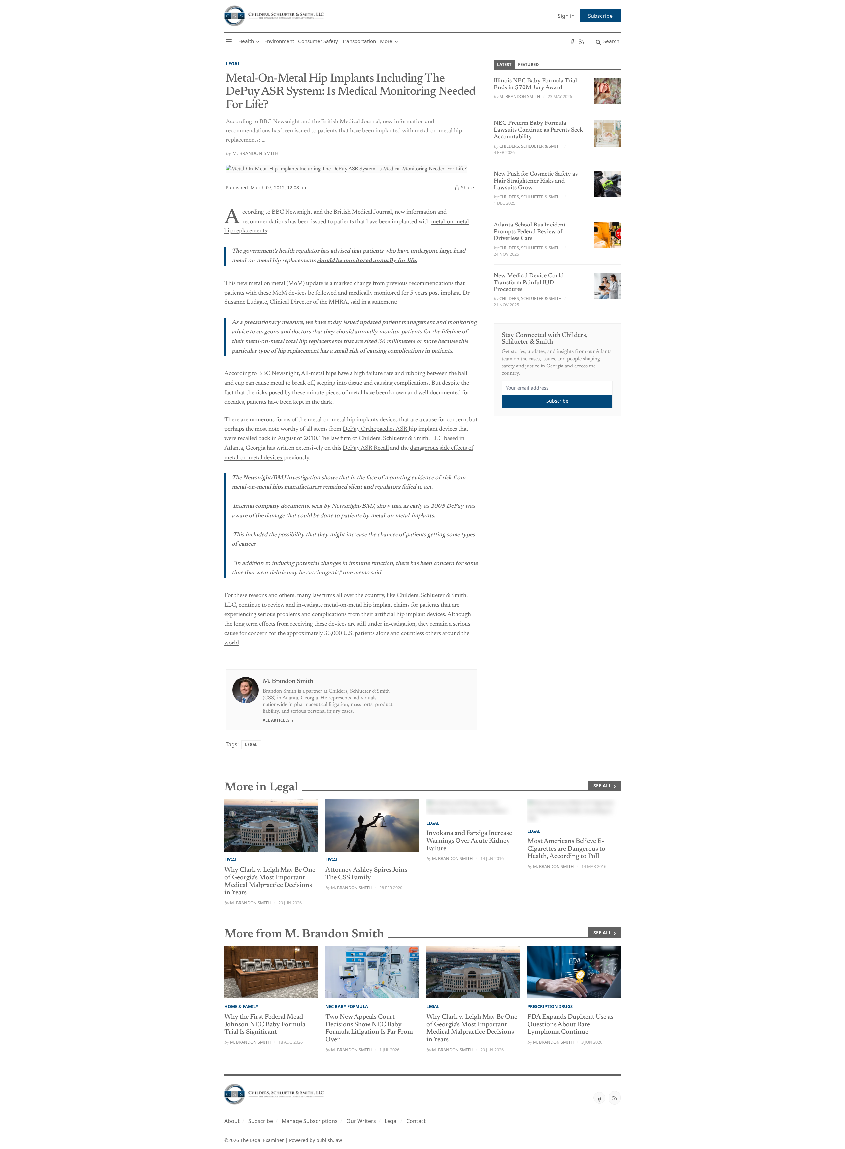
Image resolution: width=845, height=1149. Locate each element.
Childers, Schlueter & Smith (530, 146)
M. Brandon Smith (255, 153)
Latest (504, 64)
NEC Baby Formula (346, 1006)
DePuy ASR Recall (366, 448)
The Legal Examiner (262, 1140)
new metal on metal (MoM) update (280, 284)
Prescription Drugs (550, 1006)
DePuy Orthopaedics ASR (376, 429)
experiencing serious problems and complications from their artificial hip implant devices (334, 615)
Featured (528, 64)
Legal (233, 63)
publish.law (329, 1140)
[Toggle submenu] (257, 41)
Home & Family (241, 1006)
